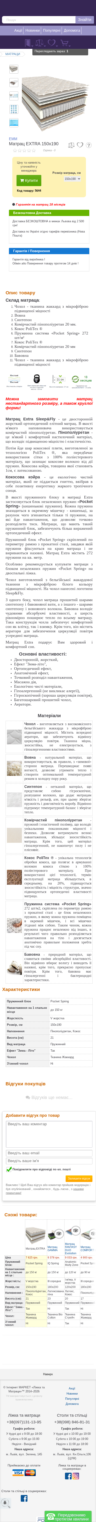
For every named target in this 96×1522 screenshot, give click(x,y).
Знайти (84, 19)
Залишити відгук (79, 1178)
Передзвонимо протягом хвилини (72, 1517)
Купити (31, 180)
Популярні (72, 1398)
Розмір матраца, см (66, 172)
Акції (72, 1388)
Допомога (72, 1404)
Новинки (72, 1393)
